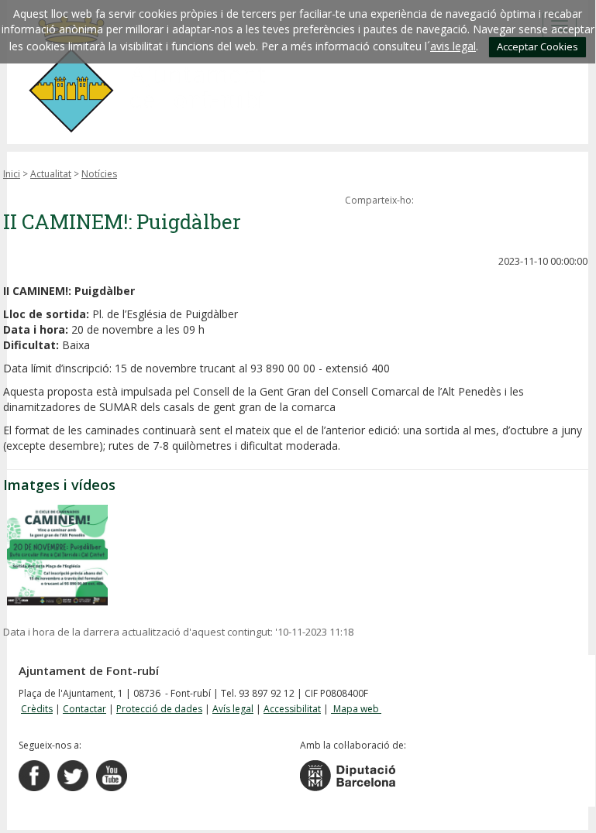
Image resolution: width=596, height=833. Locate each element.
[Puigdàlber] (57, 555)
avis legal (453, 46)
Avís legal (232, 708)
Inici (11, 173)
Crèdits (37, 708)
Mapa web (356, 708)
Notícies (99, 173)
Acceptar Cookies (537, 46)
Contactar (84, 708)
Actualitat (50, 173)
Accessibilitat (292, 708)
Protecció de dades (159, 708)
